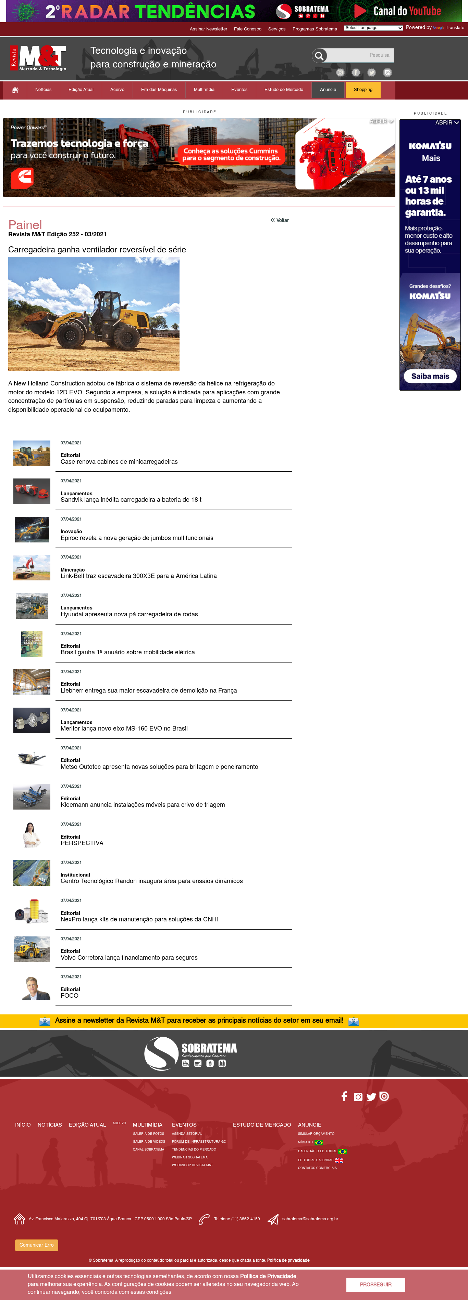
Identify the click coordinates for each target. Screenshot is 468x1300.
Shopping (363, 90)
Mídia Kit (306, 1142)
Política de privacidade (288, 1261)
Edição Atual (81, 90)
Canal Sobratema (148, 1149)
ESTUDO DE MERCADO (262, 1125)
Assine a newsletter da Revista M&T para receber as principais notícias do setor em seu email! (199, 1020)
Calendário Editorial (318, 1151)
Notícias (43, 90)
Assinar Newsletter (208, 29)
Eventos (239, 90)
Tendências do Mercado (194, 1149)
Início (23, 1125)
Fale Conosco (247, 29)
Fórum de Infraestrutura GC (199, 1141)
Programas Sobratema (315, 29)
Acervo (117, 90)
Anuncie (328, 90)
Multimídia (204, 90)
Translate (455, 28)
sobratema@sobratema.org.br (310, 1219)
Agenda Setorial (187, 1133)
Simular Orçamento (316, 1133)
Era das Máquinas (159, 90)
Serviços (277, 29)
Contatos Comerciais (317, 1168)
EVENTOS (184, 1125)
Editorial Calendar (316, 1160)
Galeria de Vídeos (149, 1141)
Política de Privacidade (268, 1276)
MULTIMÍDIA (147, 1125)
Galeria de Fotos (148, 1133)
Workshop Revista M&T (192, 1165)
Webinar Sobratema (190, 1157)
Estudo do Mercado (283, 90)
